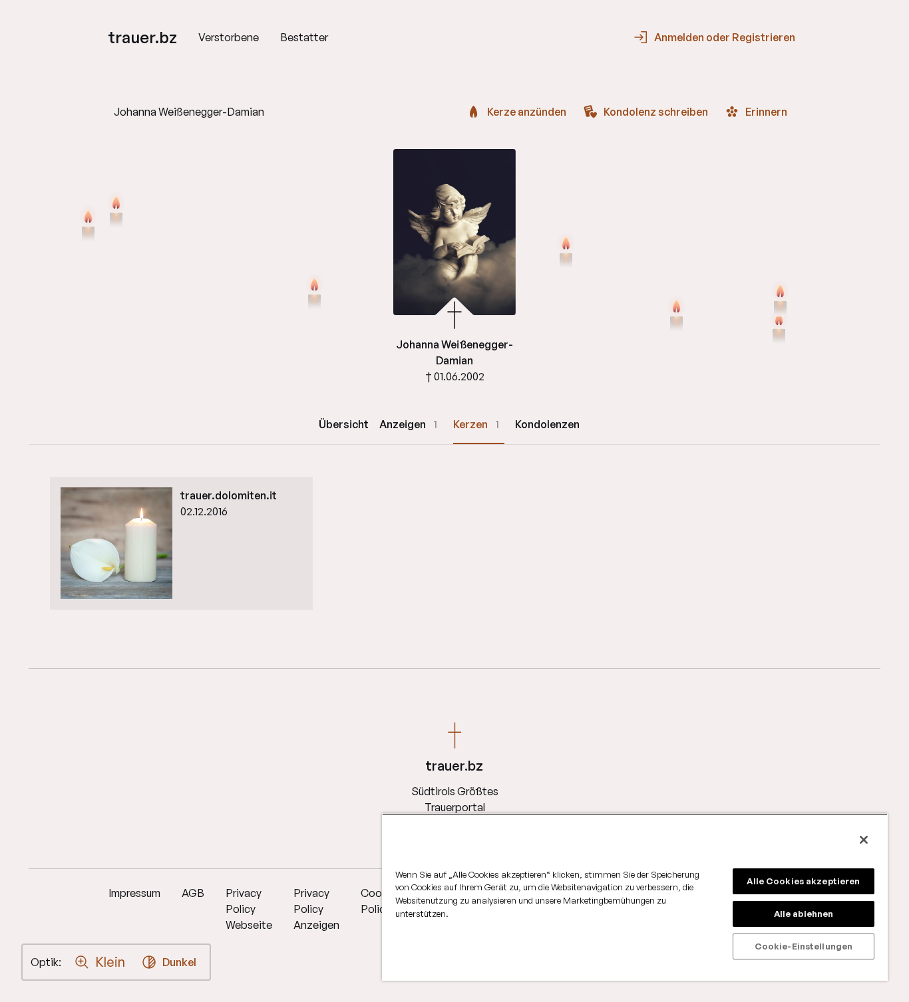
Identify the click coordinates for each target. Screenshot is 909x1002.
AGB (193, 893)
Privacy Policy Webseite (249, 909)
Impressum (134, 893)
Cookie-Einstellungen (804, 946)
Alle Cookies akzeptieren (803, 881)
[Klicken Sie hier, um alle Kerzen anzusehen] (314, 293)
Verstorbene (228, 37)
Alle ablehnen (804, 913)
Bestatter (304, 37)
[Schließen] (863, 839)
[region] (635, 897)
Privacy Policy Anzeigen (316, 909)
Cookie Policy (378, 901)
